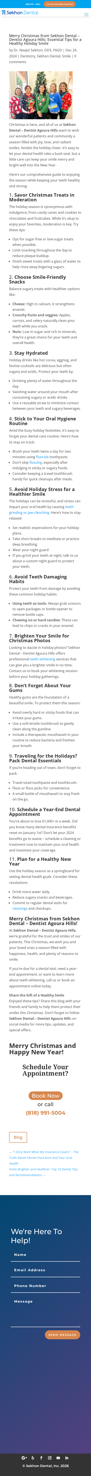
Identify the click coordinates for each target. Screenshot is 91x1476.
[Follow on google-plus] (24, 1457)
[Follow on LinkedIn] (66, 1457)
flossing (35, 462)
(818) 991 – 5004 (33, 4)
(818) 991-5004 (33, 1444)
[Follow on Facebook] (41, 1457)
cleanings (20, 908)
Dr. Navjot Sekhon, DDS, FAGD (38, 50)
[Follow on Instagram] (49, 1457)
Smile (66, 56)
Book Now (45, 1095)
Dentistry (27, 56)
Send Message (62, 1335)
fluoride (42, 457)
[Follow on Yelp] (32, 1457)
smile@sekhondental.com (43, 1423)
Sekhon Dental (48, 56)
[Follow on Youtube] (58, 1457)
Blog (18, 1137)
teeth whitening (42, 659)
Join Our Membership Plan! (59, 4)
